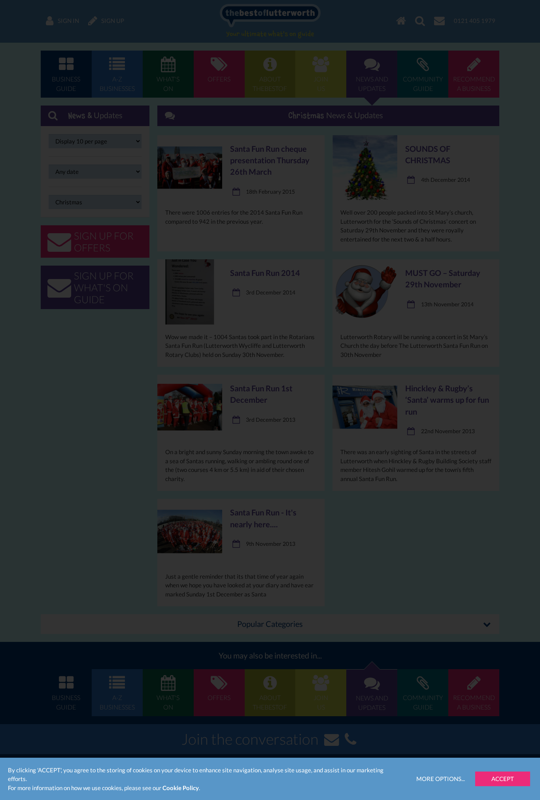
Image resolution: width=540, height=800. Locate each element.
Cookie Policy (180, 787)
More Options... (440, 778)
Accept (502, 778)
